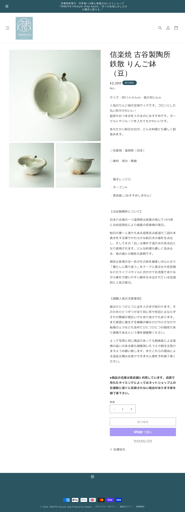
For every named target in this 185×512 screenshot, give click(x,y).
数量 (112, 402)
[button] (8, 28)
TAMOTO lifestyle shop (60, 506)
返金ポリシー (126, 506)
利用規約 (140, 506)
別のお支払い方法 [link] (143, 440)
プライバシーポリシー (105, 506)
